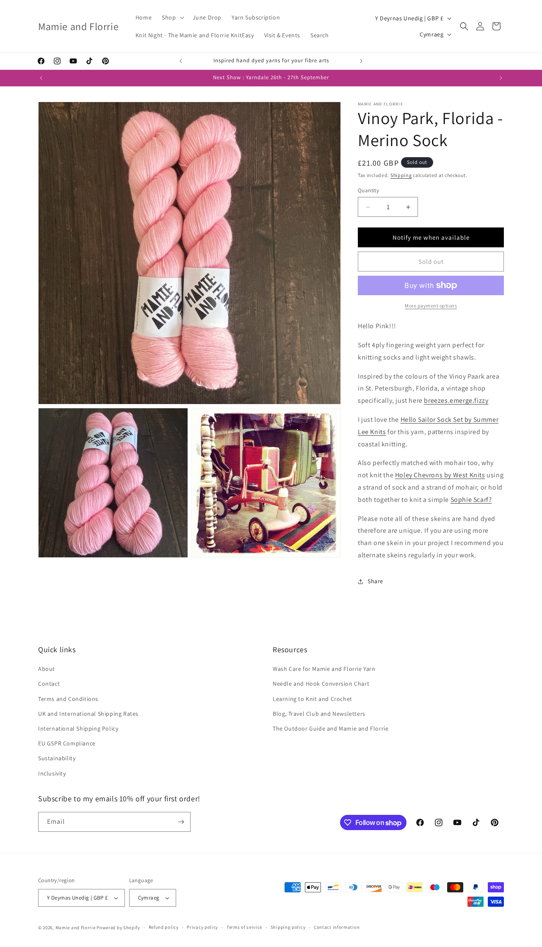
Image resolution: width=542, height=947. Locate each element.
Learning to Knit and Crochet (312, 699)
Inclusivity (52, 773)
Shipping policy (288, 927)
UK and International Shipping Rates (88, 713)
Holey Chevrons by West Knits (440, 475)
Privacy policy (202, 927)
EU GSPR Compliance (67, 743)
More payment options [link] (431, 305)
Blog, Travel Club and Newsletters (319, 713)
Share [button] (375, 581)
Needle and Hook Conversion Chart (321, 683)
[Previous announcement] (180, 61)
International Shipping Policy (78, 728)
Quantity (368, 190)
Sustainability (56, 758)
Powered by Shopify (118, 927)
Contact (49, 683)
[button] (172, 17)
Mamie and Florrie (76, 927)
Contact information (336, 927)
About (46, 669)
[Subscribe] (180, 822)
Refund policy (164, 927)
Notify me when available (431, 237)
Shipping (401, 175)
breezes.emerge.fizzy (456, 400)
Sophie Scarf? (471, 499)
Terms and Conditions (68, 699)
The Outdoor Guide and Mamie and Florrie (330, 728)
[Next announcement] (361, 61)
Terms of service (244, 927)
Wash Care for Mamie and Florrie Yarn (324, 669)
